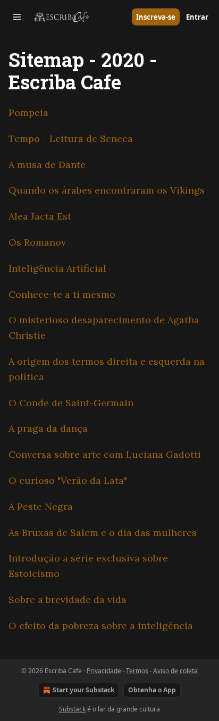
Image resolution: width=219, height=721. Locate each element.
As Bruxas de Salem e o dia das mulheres (103, 532)
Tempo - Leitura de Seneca (71, 138)
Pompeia (28, 112)
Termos (137, 670)
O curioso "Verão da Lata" (68, 480)
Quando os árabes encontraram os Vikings (107, 190)
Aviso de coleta (175, 670)
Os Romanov (37, 242)
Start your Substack (83, 689)
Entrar (197, 17)
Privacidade (104, 670)
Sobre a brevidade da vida (68, 599)
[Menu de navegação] (17, 17)
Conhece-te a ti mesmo (62, 294)
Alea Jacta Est (40, 216)
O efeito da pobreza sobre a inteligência (101, 625)
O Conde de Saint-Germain (71, 403)
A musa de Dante (47, 164)
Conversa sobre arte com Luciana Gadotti (105, 454)
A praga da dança (48, 428)
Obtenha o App (152, 689)
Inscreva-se (155, 17)
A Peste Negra (41, 506)
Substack (72, 709)
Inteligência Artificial (57, 268)
